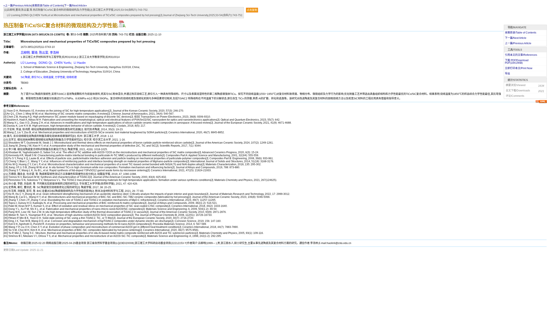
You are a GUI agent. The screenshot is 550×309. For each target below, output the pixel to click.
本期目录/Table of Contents (47, 5)
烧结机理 (71, 77)
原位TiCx (36, 77)
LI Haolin (79, 62)
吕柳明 (25, 52)
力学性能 (60, 77)
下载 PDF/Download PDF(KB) (517, 61)
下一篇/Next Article (515, 37)
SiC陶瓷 (25, 77)
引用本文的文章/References (521, 54)
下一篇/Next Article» (75, 5)
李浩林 (54, 52)
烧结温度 (48, 77)
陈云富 (43, 52)
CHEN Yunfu (62, 62)
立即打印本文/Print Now (518, 68)
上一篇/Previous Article (518, 43)
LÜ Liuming (28, 62)
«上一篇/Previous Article (17, 5)
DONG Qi (45, 62)
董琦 (34, 52)
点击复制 (252, 10)
